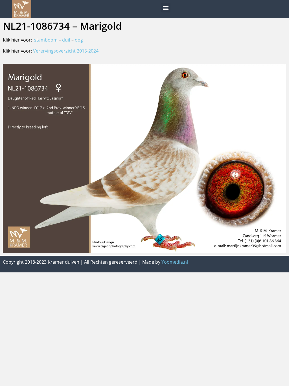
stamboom (46, 40)
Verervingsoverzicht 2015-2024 (65, 51)
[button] (165, 7)
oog (79, 40)
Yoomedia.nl (174, 262)
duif (66, 40)
